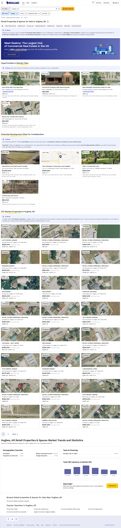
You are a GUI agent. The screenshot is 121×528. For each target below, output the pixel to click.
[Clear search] (56, 9)
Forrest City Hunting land (41, 509)
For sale (3, 17)
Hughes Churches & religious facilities (44, 512)
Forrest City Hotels (12, 509)
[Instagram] (16, 519)
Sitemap (48, 525)
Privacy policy (30, 525)
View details (20, 85)
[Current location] (2, 26)
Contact (54, 525)
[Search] (59, 9)
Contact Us (112, 485)
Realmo (12, 3)
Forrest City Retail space (95, 509)
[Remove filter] (16, 13)
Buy (23, 3)
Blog (37, 525)
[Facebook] (8, 519)
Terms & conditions (19, 525)
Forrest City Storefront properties (16, 512)
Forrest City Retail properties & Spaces (18, 501)
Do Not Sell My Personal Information (69, 525)
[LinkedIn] (12, 519)
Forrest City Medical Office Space (70, 509)
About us (9, 525)
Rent (28, 3)
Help (42, 525)
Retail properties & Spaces (12, 17)
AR (21, 17)
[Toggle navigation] (2, 2)
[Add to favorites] (37, 73)
